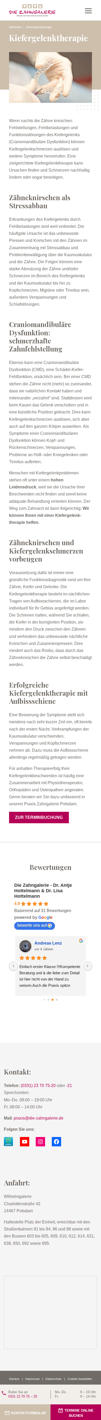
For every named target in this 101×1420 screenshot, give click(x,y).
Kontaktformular (28, 1413)
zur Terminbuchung (39, 817)
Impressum (32, 1378)
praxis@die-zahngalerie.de (38, 1118)
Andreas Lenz (48, 943)
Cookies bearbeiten (80, 1378)
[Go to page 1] (48, 1000)
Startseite (15, 27)
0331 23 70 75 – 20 (22, 1394)
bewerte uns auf (32, 925)
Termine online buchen (78, 1413)
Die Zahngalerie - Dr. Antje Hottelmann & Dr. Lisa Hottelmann (43, 891)
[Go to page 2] (53, 1000)
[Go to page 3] (57, 1000)
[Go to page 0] (44, 999)
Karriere (14, 1378)
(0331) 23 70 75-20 (38, 1085)
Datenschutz (54, 1378)
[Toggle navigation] (88, 10)
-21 (69, 1085)
